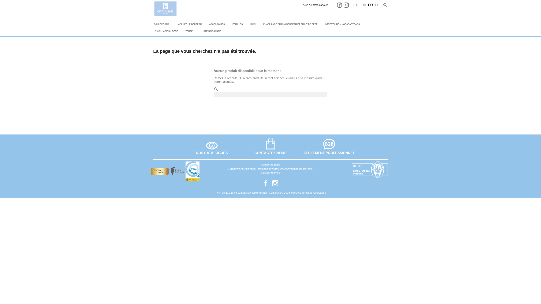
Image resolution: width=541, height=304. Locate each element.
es (355, 5)
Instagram (349, 5)
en (363, 5)
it (376, 5)
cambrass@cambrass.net (253, 192)
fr (370, 5)
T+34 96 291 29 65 (226, 192)
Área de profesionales (315, 5)
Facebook (342, 5)
